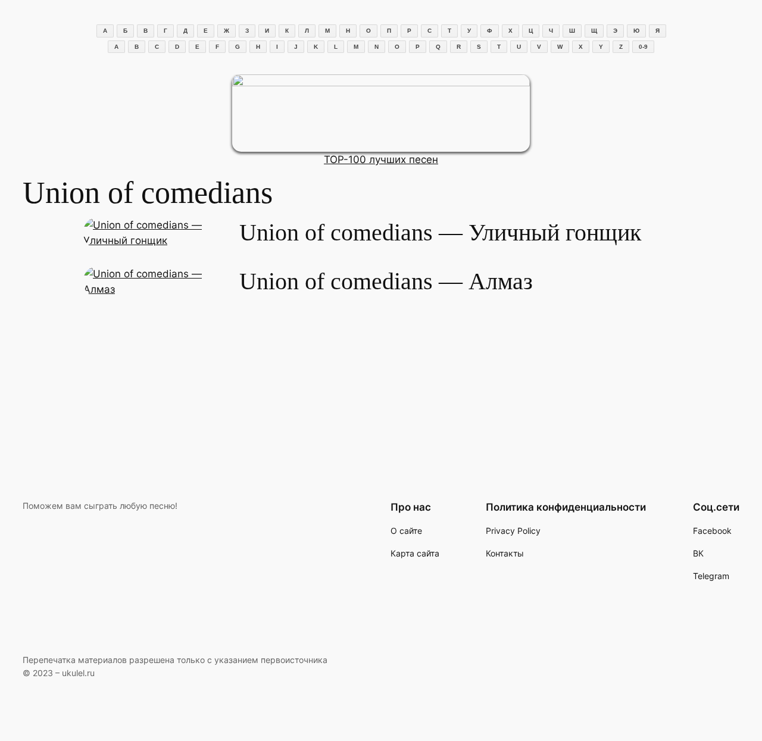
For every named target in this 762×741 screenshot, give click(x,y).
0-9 (643, 46)
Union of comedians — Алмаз (386, 281)
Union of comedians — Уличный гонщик (440, 232)
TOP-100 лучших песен (381, 159)
